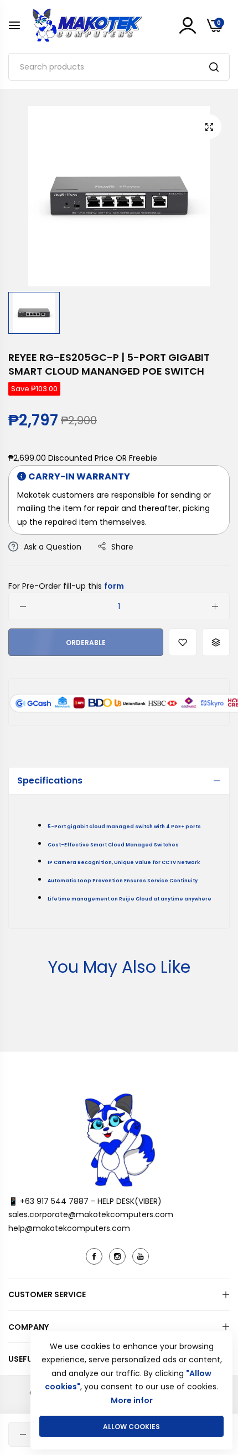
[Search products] (214, 67)
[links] (96, 1256)
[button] (182, 642)
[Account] (187, 25)
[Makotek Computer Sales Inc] (87, 25)
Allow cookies (131, 1426)
